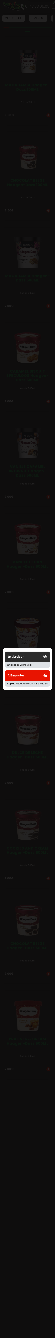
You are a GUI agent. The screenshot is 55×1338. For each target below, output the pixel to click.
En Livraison (16, 656)
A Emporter (16, 675)
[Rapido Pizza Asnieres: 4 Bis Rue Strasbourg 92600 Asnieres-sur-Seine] (27, 684)
